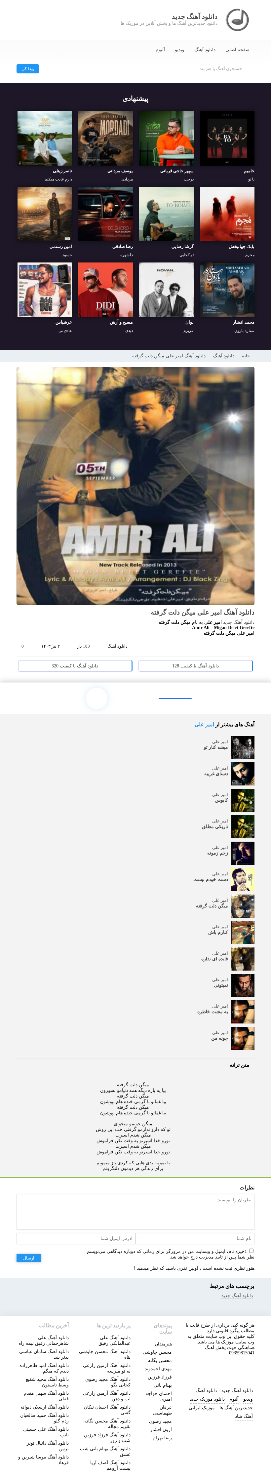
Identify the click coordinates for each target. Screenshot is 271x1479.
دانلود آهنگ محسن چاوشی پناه (105, 1354)
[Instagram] (194, 1368)
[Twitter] (234, 649)
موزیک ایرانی (202, 1407)
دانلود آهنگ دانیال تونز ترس (48, 1446)
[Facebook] (196, 649)
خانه (246, 355)
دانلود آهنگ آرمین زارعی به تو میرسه (107, 1368)
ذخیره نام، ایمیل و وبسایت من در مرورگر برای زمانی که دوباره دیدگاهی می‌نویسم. (166, 1251)
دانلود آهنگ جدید (238, 622)
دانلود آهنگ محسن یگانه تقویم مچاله (107, 1424)
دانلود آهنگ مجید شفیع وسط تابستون (47, 1382)
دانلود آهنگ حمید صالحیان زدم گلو (44, 1418)
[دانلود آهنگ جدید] (237, 19)
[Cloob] (246, 649)
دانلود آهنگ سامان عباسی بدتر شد (44, 1354)
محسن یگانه (160, 1360)
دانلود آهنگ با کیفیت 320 (75, 665)
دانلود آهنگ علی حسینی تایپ (46, 1432)
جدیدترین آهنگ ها (236, 1407)
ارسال (28, 1258)
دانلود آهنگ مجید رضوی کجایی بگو (108, 1382)
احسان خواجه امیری (158, 1396)
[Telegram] (221, 649)
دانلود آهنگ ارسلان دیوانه (44, 1407)
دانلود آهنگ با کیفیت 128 (195, 665)
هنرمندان (163, 1343)
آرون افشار (161, 1429)
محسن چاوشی (157, 1352)
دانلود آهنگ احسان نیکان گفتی (107, 1410)
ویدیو (179, 49)
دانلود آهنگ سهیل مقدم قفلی (46, 1396)
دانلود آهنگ (204, 49)
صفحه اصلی (237, 49)
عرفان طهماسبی (162, 1410)
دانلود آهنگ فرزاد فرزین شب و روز (107, 1437)
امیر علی (204, 724)
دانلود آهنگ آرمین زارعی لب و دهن (107, 1396)
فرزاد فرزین (160, 1377)
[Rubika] (239, 1368)
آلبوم (160, 49)
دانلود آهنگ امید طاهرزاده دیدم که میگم (44, 1368)
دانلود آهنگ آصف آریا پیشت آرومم (110, 1465)
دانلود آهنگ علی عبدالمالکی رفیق (114, 1340)
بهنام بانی (163, 1385)
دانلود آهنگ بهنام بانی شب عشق (105, 1451)
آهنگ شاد (244, 1416)
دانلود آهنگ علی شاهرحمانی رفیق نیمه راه (44, 1340)
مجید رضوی (160, 1421)
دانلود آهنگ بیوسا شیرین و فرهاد (43, 1460)
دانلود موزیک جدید (207, 1399)
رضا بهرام (162, 1437)
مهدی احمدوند (158, 1368)
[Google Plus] (208, 649)
